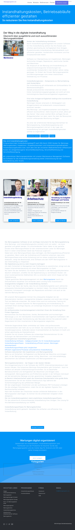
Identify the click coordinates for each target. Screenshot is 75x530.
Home (29, 2)
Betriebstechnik (38, 467)
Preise (52, 2)
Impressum (41, 491)
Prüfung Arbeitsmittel (38, 474)
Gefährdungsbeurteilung (38, 471)
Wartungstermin (7, 516)
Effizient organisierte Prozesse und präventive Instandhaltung (28, 350)
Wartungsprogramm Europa (10, 499)
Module (36, 2)
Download (44, 136)
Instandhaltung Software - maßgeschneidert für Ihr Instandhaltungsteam (32, 341)
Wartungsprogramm (8, 505)
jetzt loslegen (37, 458)
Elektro (38, 469)
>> (71, 1)
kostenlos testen (33, 136)
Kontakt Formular (37, 427)
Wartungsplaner (49, 279)
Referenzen (44, 2)
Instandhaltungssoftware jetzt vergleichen (21, 347)
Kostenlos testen (62, 3)
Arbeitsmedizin (38, 464)
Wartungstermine (7, 507)
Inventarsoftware (25, 493)
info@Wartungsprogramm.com (63, 491)
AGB (40, 495)
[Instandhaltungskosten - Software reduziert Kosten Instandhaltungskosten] (13, 51)
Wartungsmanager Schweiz (10, 497)
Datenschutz (42, 493)
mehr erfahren (14, 220)
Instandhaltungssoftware (27, 491)
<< (69, 1)
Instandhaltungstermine (9, 510)
